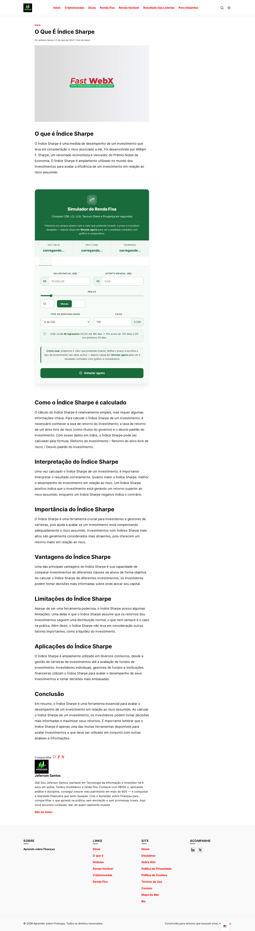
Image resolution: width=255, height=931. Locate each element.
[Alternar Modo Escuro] (229, 7)
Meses (64, 303)
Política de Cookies (154, 875)
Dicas (92, 7)
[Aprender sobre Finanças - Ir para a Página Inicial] (27, 7)
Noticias (98, 862)
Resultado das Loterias (158, 7)
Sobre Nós (148, 862)
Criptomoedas (74, 7)
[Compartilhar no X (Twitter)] (63, 757)
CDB (45, 260)
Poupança (107, 260)
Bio (143, 901)
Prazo (92, 291)
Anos (78, 303)
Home (145, 849)
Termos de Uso (151, 881)
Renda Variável (129, 7)
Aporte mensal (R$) (118, 273)
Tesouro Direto (84, 260)
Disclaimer (148, 855)
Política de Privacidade (156, 868)
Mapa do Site (150, 894)
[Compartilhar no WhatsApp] (54, 757)
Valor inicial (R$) (65, 273)
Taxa (118, 314)
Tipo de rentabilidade (65, 314)
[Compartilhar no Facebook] (58, 757)
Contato (146, 888)
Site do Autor (44, 812)
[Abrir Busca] (222, 7)
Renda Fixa (107, 7)
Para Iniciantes (188, 7)
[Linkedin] (193, 850)
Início (57, 7)
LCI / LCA (61, 260)
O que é (98, 855)
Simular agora (94, 373)
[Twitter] (200, 850)
